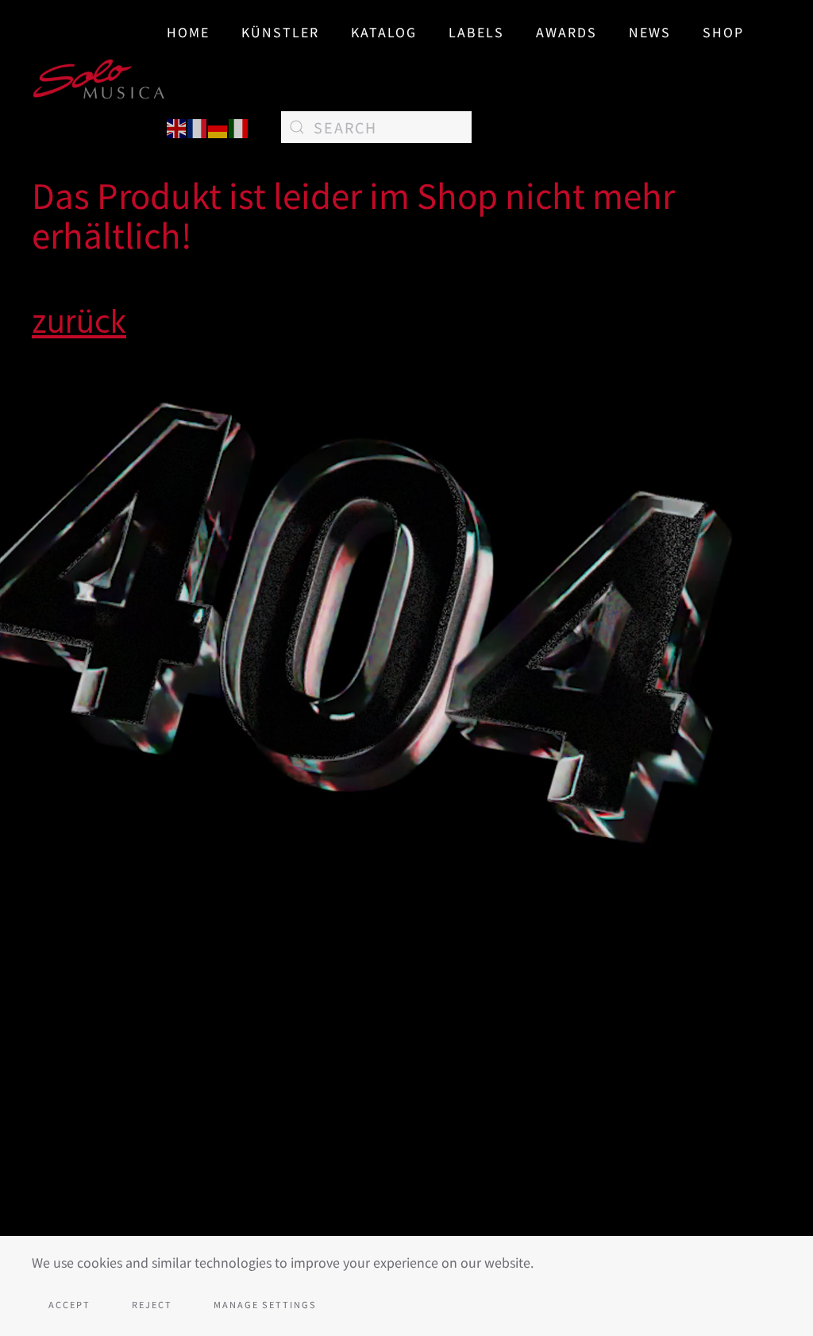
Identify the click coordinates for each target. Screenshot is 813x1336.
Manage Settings (265, 1304)
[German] (218, 126)
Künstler (280, 31)
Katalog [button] (384, 31)
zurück (79, 322)
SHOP (723, 31)
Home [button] (188, 31)
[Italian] (239, 126)
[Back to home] (99, 79)
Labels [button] (476, 31)
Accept (69, 1304)
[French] (197, 126)
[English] (177, 126)
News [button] (650, 31)
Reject (152, 1304)
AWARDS (566, 31)
